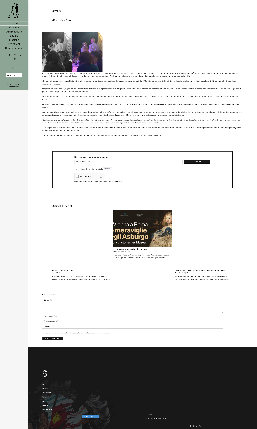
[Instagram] (193, 426)
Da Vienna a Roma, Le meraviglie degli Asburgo (130, 249)
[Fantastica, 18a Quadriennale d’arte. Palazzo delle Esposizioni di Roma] (204, 239)
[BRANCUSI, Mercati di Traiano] (81, 239)
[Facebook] (190, 426)
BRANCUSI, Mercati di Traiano (62, 270)
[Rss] (200, 426)
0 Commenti (67, 273)
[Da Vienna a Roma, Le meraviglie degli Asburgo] (142, 228)
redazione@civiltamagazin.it (13, 68)
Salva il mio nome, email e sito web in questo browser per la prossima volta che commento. (78, 333)
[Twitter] (196, 426)
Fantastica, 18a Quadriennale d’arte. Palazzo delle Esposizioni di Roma (200, 270)
